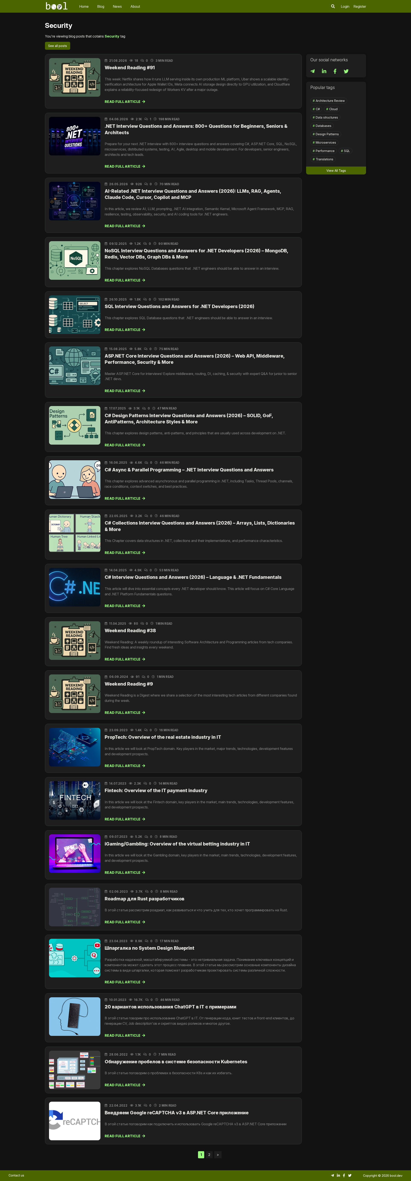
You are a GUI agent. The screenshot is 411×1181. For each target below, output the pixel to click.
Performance (325, 151)
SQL (347, 151)
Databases (323, 126)
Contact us (16, 1175)
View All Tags (336, 170)
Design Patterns (327, 134)
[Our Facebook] (335, 72)
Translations (324, 159)
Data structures (327, 117)
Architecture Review (330, 100)
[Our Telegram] (313, 72)
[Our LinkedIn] (324, 72)
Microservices (326, 142)
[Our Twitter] (346, 72)
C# (318, 109)
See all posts (57, 46)
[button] (333, 6)
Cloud (333, 109)
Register (359, 6)
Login (345, 6)
